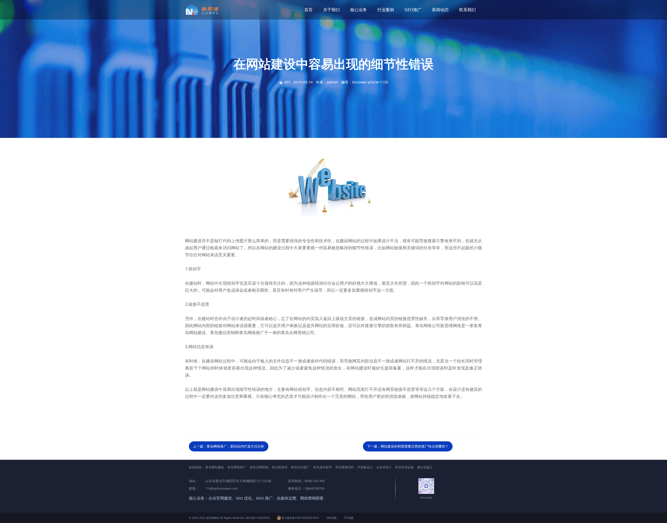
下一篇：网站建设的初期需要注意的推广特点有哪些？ (407, 446)
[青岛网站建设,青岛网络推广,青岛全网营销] (204, 9)
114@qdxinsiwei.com (221, 488)
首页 (308, 9)
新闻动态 (440, 9)
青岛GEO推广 (300, 467)
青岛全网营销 (259, 467)
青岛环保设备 (404, 467)
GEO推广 (413, 9)
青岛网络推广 (236, 467)
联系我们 (467, 9)
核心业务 (358, 9)
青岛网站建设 (214, 467)
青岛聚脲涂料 (344, 467)
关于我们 (331, 9)
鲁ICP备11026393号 (258, 518)
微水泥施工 (425, 467)
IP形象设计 (365, 467)
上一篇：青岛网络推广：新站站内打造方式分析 (228, 446)
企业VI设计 (384, 467)
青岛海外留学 (322, 467)
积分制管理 (279, 467)
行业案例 (385, 9)
